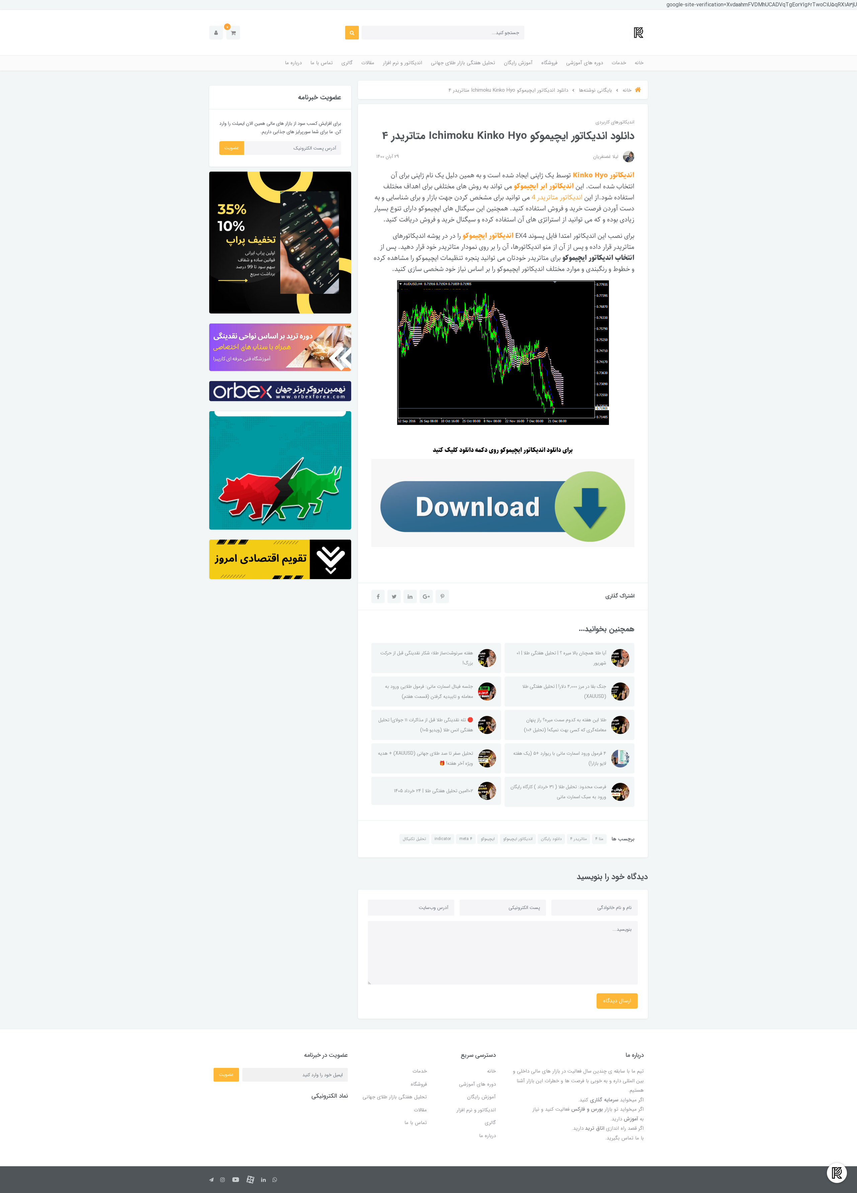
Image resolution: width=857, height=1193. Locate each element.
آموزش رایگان (518, 63)
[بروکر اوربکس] (280, 391)
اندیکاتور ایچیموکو (518, 839)
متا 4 (599, 839)
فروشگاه (549, 63)
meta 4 (465, 839)
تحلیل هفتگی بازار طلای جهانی (463, 63)
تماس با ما (321, 63)
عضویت (231, 148)
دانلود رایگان (551, 839)
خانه (639, 63)
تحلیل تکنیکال (414, 839)
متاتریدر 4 (578, 839)
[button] (233, 32)
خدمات (619, 63)
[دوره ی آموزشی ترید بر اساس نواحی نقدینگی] (280, 347)
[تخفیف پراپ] (280, 242)
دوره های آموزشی (584, 63)
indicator (443, 839)
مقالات (367, 63)
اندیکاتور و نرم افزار (402, 63)
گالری (347, 63)
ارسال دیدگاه (617, 1001)
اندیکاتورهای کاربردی (615, 122)
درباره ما (293, 63)
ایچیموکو (488, 839)
